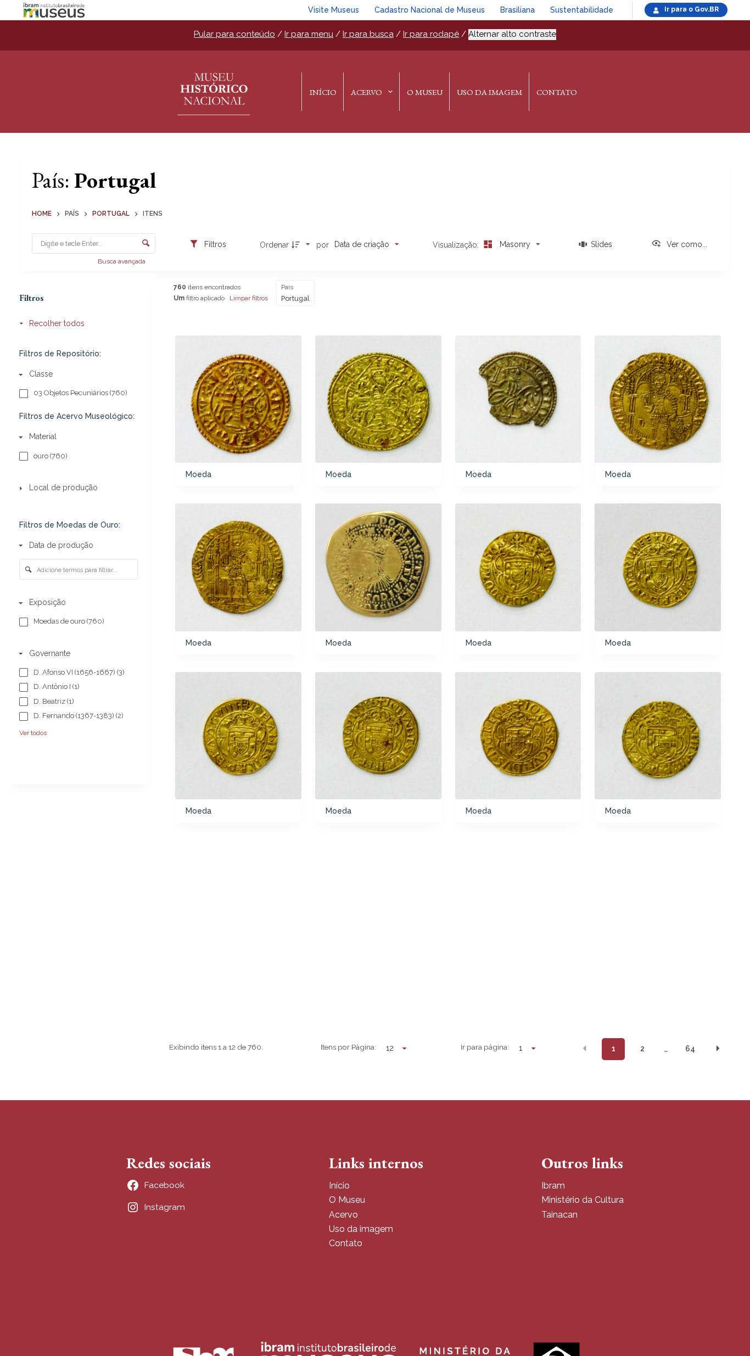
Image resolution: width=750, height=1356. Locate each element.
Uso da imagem (361, 1229)
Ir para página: (485, 1047)
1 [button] (613, 1048)
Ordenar (274, 244)
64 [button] (690, 1048)
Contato (556, 92)
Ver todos (33, 733)
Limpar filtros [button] (249, 298)
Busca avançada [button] (122, 261)
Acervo (366, 92)
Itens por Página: (348, 1047)
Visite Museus (333, 9)
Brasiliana (517, 9)
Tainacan (559, 1214)
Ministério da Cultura (582, 1200)
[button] (584, 1048)
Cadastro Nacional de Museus (429, 9)
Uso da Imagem (489, 92)
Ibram (553, 1185)
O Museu (425, 92)
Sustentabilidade (581, 9)
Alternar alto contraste (512, 34)
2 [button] (642, 1048)
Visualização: (457, 244)
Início (323, 92)
